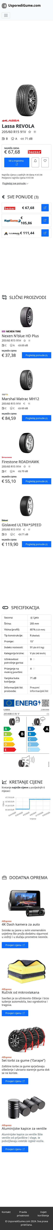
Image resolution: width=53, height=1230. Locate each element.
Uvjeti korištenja (43, 1213)
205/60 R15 (10, 132)
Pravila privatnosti (23, 1213)
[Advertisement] (26, 51)
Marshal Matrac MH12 (20, 398)
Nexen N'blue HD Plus (20, 335)
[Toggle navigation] (6, 15)
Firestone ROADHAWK (20, 461)
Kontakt (6, 1212)
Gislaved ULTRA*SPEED (21, 524)
